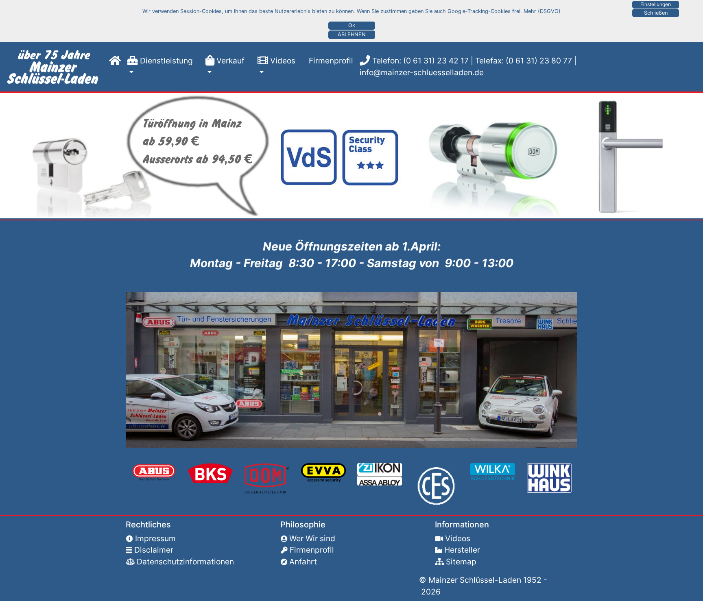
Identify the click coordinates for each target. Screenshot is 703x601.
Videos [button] (281, 60)
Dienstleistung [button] (165, 60)
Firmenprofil (327, 60)
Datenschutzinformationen (185, 561)
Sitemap (461, 561)
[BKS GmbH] (210, 472)
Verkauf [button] (229, 60)
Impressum (155, 538)
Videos (457, 538)
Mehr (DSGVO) (542, 11)
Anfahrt (303, 561)
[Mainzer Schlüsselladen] (55, 67)
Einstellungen (655, 4)
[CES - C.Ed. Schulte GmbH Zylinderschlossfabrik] (436, 485)
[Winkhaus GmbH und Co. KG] (549, 477)
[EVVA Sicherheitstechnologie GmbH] (323, 472)
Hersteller (462, 550)
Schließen (656, 13)
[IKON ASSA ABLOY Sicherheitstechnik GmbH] (379, 474)
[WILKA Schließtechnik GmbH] (492, 471)
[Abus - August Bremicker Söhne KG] (153, 472)
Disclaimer (153, 550)
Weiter (10, 156)
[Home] (113, 61)
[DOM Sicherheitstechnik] (267, 478)
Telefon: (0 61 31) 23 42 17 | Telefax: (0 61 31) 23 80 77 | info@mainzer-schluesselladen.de (468, 66)
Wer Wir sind (312, 538)
